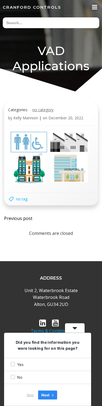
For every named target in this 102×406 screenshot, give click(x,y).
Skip (30, 395)
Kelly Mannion (25, 117)
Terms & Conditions (51, 331)
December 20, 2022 (65, 117)
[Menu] (94, 7)
